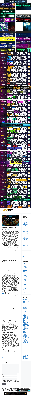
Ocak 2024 (25, 285)
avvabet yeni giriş (25, 343)
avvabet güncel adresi (25, 321)
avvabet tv (25, 336)
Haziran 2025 (25, 266)
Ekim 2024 (24, 274)
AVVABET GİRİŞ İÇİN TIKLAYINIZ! (15, 31)
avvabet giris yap (25, 315)
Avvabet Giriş (25, 316)
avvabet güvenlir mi (26, 322)
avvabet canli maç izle (25, 307)
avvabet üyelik (25, 344)
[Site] (15, 53)
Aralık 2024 (25, 271)
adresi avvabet (25, 299)
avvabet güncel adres (25, 319)
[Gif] (15, 87)
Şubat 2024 (25, 284)
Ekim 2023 (24, 289)
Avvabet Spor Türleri (26, 233)
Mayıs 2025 (25, 267)
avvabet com (25, 308)
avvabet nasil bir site (25, 328)
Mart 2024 (24, 283)
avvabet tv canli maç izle (26, 338)
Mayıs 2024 (25, 280)
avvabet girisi (25, 310)
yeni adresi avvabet (25, 357)
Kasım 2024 (25, 272)
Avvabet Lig (3, 357)
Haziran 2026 (25, 263)
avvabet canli (25, 303)
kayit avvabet (26, 354)
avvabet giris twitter (25, 313)
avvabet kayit (26, 325)
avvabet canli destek (26, 305)
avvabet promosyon (26, 331)
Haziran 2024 (25, 279)
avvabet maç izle (25, 327)
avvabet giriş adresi (25, 317)
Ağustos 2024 (25, 276)
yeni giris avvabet (25, 358)
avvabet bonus (26, 302)
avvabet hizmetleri (25, 323)
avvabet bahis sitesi (26, 301)
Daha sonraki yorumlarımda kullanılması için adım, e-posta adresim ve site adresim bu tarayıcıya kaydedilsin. (10, 381)
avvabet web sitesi (25, 339)
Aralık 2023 (25, 287)
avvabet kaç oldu (25, 326)
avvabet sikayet (25, 334)
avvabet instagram (26, 324)
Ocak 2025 (25, 270)
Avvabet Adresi (25, 219)
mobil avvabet (25, 355)
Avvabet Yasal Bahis (26, 247)
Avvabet (24, 237)
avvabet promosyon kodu (26, 333)
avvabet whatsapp (25, 340)
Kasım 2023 (25, 288)
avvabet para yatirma (25, 330)
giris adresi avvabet (25, 348)
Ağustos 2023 (25, 292)
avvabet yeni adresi (25, 341)
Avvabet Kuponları (4, 356)
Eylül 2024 (24, 275)
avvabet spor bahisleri (25, 335)
